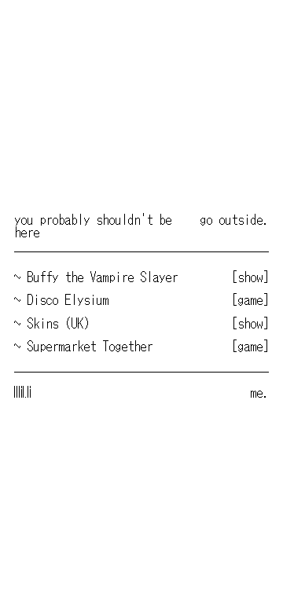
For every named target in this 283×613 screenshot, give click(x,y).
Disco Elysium (67, 299)
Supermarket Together (90, 346)
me (256, 392)
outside (241, 219)
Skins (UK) (58, 323)
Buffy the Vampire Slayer (102, 276)
